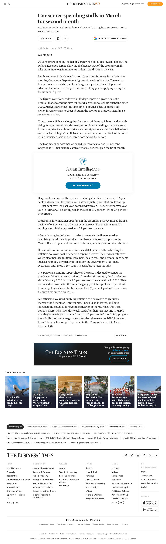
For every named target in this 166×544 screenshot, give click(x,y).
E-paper (116, 468)
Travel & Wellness (93, 495)
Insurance (64, 485)
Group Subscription (121, 487)
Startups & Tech (14, 491)
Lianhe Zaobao (83, 524)
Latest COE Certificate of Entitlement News (113, 433)
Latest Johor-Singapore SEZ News (21, 438)
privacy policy (72, 534)
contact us (53, 534)
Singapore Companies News (64, 427)
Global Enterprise (149, 483)
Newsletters (117, 476)
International (13, 487)
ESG (8, 498)
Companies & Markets (43, 468)
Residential (12, 476)
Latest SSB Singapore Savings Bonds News (72, 433)
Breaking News (14, 468)
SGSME (144, 487)
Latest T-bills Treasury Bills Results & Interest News (28, 433)
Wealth (62, 468)
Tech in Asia (147, 475)
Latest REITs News (117, 427)
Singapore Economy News (93, 427)
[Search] (9, 4)
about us (43, 534)
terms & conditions (86, 534)
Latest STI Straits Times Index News (103, 438)
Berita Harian (98, 524)
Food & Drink (91, 472)
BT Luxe (88, 491)
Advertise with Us (120, 495)
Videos (115, 472)
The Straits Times (46, 524)
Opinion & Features (16, 495)
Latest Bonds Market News (18, 442)
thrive (144, 472)
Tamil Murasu (113, 524)
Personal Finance (67, 476)
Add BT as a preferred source (112, 38)
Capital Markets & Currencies (41, 496)
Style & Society (92, 479)
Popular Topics (15, 427)
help (62, 534)
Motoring (89, 476)
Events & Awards (120, 498)
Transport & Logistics (43, 487)
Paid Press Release (120, 491)
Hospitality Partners (94, 498)
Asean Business (148, 479)
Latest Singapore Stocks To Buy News (50, 442)
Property (11, 472)
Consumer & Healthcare (44, 491)
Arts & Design (91, 487)
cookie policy (102, 534)
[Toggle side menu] (5, 4)
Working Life (12, 502)
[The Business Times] (80, 3)
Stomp (125, 524)
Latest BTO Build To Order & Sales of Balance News (62, 438)
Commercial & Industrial (18, 479)
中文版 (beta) (118, 502)
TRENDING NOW (15, 372)
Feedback (121, 335)
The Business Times (65, 524)
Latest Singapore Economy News (84, 442)
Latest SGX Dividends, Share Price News (139, 438)
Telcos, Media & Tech (43, 483)
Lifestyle (89, 468)
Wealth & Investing (68, 472)
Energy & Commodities (43, 479)
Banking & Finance (41, 472)
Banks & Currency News (37, 427)
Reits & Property (40, 476)
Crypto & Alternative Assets (69, 480)
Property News (136, 427)
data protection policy (118, 534)
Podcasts (116, 479)
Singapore (11, 483)
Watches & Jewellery (95, 483)
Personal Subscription (122, 483)
